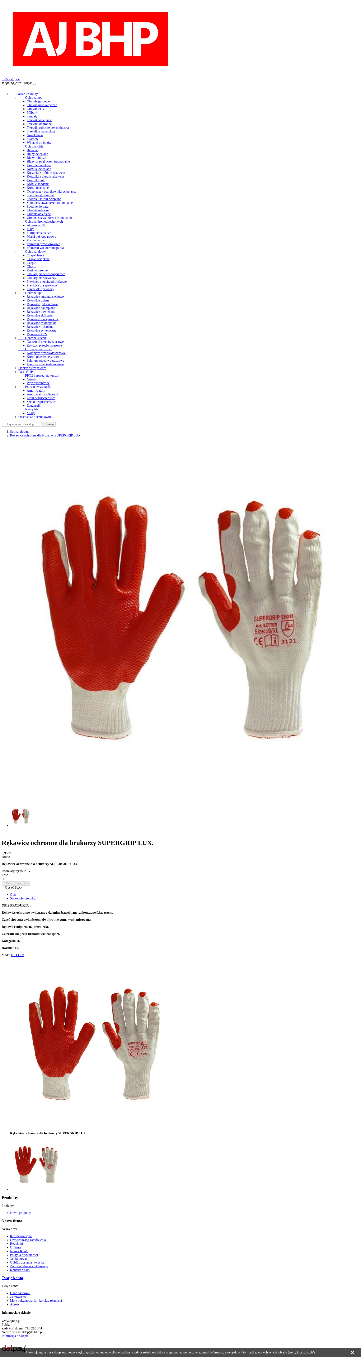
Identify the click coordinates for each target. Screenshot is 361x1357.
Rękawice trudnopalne (41, 323)
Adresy (15, 1304)
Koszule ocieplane (39, 169)
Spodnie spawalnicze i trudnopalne (50, 202)
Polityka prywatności (24, 1255)
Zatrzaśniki (34, 405)
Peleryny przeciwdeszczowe (45, 360)
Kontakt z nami (20, 1270)
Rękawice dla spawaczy (42, 319)
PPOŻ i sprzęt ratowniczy (38, 375)
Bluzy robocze (36, 157)
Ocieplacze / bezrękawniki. (36, 417)
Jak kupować (18, 1258)
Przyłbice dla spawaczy (42, 285)
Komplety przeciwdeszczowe (46, 353)
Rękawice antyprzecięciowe (45, 296)
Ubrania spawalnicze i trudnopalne (49, 217)
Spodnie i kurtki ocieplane (44, 199)
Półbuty (32, 112)
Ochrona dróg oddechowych (40, 221)
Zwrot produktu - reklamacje (29, 1266)
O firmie (15, 1247)
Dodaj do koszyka (15, 883)
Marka (6, 955)
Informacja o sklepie (15, 1336)
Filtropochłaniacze (39, 233)
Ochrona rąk (30, 293)
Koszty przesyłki (21, 1236)
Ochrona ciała (30, 146)
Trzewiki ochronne (39, 124)
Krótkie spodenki (38, 184)
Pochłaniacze (35, 240)
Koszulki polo (36, 180)
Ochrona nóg (30, 97)
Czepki (31, 263)
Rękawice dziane (38, 300)
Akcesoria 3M (36, 225)
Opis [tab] (13, 894)
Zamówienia (18, 1297)
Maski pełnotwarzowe (41, 236)
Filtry (30, 229)
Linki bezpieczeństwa (41, 398)
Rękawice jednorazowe (42, 304)
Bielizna (32, 150)
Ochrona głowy (32, 251)
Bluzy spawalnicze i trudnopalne (48, 161)
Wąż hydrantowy (38, 383)
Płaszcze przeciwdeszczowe (45, 364)
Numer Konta (19, 1251)
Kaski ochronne (37, 270)
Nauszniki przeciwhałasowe (45, 341)
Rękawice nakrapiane (41, 308)
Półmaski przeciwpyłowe (43, 244)
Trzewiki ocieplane (39, 120)
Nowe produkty (20, 1212)
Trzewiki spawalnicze (41, 131)
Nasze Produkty (24, 94)
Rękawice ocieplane (40, 326)
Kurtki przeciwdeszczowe (44, 356)
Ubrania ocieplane (39, 214)
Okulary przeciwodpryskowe (46, 274)
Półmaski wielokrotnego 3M (45, 248)
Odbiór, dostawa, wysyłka (27, 1262)
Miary (31, 413)
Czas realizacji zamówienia (28, 1240)
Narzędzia (28, 409)
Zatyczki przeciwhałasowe (44, 345)
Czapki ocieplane (38, 259)
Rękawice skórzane (39, 315)
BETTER (17, 955)
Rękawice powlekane (41, 311)
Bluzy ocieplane (37, 154)
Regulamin (17, 1243)
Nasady (32, 379)
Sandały (32, 116)
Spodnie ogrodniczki (40, 195)
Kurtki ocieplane (38, 187)
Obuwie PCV (36, 109)
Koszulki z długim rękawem (45, 176)
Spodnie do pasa (37, 206)
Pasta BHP (25, 371)
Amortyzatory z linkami (42, 394)
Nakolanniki (35, 135)
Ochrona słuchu (32, 338)
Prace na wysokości (34, 386)
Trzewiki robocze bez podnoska (48, 127)
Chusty (31, 266)
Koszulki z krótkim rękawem (46, 172)
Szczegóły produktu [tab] (23, 898)
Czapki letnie (35, 255)
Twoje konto (12, 1278)
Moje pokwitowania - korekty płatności (36, 1300)
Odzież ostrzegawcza (32, 368)
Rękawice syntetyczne (41, 330)
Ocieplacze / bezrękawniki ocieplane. (51, 191)
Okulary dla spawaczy (41, 278)
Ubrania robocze (38, 210)
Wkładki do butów (39, 142)
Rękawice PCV (37, 334)
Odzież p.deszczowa (35, 349)
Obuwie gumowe (38, 101)
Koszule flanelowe (39, 165)
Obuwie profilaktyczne (42, 105)
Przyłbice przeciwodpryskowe (47, 281)
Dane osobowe (20, 1293)
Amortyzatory (36, 390)
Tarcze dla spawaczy (40, 289)
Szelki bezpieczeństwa (41, 402)
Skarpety (32, 139)
